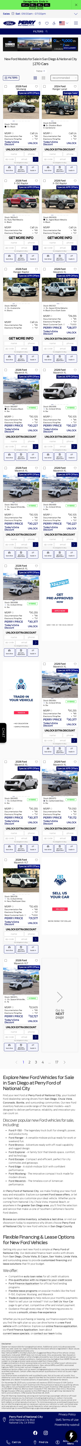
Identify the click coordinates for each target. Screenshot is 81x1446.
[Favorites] (46, 23)
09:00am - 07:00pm (33, 13)
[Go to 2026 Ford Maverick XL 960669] (60, 488)
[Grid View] (35, 78)
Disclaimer (70, 48)
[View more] (76, 14)
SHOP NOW (36, 8)
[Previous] (16, 1062)
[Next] (64, 1062)
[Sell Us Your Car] (60, 896)
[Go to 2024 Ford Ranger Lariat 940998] (60, 107)
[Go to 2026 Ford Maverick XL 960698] (21, 586)
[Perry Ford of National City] (19, 23)
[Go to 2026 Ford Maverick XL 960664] (60, 684)
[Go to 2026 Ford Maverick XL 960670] (60, 782)
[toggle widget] (71, 1436)
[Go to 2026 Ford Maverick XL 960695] (21, 782)
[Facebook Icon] (35, 1433)
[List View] (43, 78)
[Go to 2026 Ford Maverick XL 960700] (21, 488)
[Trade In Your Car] (21, 700)
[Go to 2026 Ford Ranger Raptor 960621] (21, 289)
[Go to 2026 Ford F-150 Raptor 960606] (60, 201)
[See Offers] (40, 44)
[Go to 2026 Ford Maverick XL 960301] (60, 289)
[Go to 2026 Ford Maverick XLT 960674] (21, 981)
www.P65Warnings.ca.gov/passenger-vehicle (37, 1408)
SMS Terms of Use (67, 1419)
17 (56, 1062)
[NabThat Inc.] (74, 1425)
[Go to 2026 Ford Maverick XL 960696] (60, 390)
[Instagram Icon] (45, 1433)
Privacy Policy (67, 1414)
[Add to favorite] (36, 86)
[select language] (67, 23)
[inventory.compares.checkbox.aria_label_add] (6, 86)
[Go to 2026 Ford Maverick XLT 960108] (21, 880)
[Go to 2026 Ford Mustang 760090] (21, 107)
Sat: (18, 13)
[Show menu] (76, 23)
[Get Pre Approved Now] (60, 602)
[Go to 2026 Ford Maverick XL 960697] (21, 390)
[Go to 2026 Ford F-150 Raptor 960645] (21, 201)
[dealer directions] (5, 1420)
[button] (76, 4)
